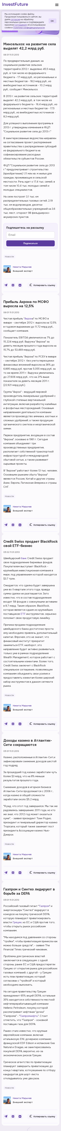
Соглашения (20, 25)
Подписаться (30, 243)
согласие (15, 19)
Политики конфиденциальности (29, 27)
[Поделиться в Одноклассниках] (13, 285)
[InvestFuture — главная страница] (15, 5)
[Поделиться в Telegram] (5, 285)
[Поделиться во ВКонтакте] (20, 285)
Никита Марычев (22, 266)
